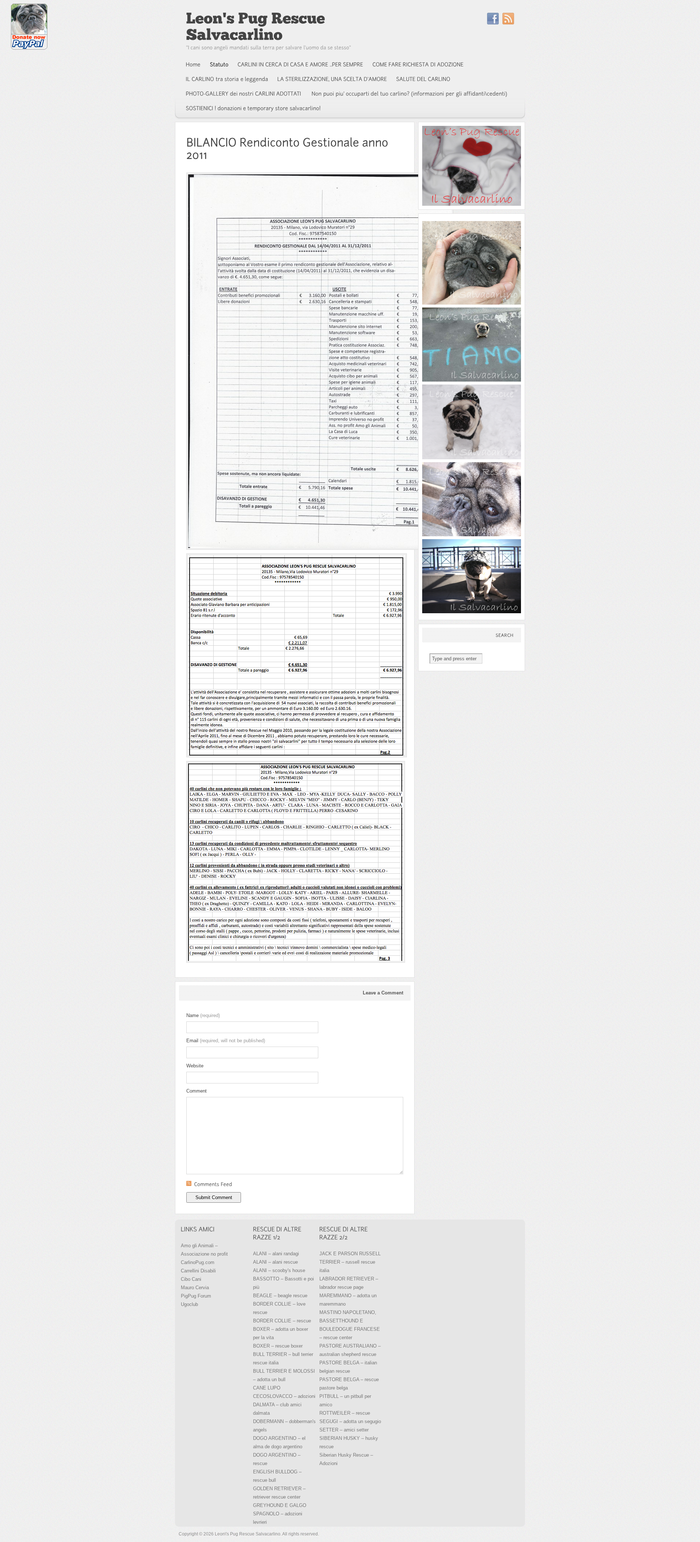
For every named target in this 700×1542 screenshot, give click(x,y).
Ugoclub (189, 1304)
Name (203, 1015)
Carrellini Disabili (198, 1271)
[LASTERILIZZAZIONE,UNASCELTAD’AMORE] (332, 79)
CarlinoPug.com (197, 1262)
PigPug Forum (196, 1296)
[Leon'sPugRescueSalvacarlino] (257, 26)
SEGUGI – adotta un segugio (350, 1421)
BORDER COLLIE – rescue (282, 1320)
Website (194, 1065)
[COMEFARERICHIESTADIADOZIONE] (418, 64)
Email (225, 1040)
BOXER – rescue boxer (278, 1346)
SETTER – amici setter (344, 1430)
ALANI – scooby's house (279, 1270)
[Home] (193, 64)
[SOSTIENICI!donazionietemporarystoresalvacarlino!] (253, 108)
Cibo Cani (191, 1279)
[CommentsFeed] (294, 1184)
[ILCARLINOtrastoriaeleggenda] (227, 79)
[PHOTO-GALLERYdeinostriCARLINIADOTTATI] (244, 93)
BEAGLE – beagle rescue (280, 1295)
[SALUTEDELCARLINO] (423, 79)
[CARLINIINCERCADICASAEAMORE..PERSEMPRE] (300, 64)
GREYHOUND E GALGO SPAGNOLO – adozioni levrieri (279, 1514)
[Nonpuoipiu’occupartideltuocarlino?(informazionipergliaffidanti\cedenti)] (410, 93)
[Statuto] (219, 64)
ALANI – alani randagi (276, 1253)
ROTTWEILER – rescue (344, 1413)
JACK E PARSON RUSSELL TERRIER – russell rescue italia (350, 1262)
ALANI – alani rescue (275, 1262)
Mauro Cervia (195, 1287)
